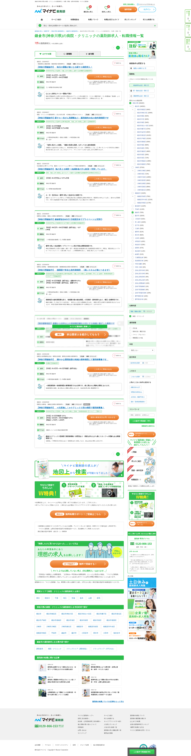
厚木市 (95, 633)
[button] (118, 63)
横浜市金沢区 (141, 132)
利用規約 (81, 727)
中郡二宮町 (138, 267)
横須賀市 (138, 206)
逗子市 (137, 225)
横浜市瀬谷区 (141, 151)
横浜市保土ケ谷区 (84, 614)
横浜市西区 (140, 116)
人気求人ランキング (110, 724)
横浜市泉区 (97, 620)
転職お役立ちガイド (111, 19)
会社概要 (37, 745)
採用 (74, 745)
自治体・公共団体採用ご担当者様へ (89, 721)
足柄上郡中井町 (140, 270)
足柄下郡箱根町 (140, 286)
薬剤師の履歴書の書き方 (138, 718)
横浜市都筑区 (141, 164)
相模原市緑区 (93, 626)
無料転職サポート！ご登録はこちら (78, 514)
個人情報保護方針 (99, 745)
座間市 (137, 248)
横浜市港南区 (56, 620)
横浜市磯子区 (101, 614)
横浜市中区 (140, 119)
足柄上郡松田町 (140, 277)
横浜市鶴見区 (51, 614)
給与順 (91, 54)
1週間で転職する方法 (137, 727)
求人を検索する (149, 19)
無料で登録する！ (80, 564)
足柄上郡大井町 (140, 273)
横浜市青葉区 (112, 620)
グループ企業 (84, 745)
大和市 (105, 633)
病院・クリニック (54, 649)
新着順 (69, 54)
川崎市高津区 (141, 180)
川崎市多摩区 (141, 183)
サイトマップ (82, 733)
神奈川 (47, 598)
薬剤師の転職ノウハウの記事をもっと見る (108, 701)
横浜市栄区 (140, 154)
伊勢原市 (138, 241)
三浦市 (137, 228)
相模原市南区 (41, 633)
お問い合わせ (82, 730)
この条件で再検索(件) (142, 752)
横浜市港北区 (116, 614)
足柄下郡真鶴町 (140, 289)
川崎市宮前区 (141, 187)
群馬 (98, 598)
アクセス (48, 745)
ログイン (147, 9)
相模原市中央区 (109, 626)
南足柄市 (138, 251)
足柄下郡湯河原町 (140, 293)
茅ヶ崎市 (138, 222)
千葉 (56, 598)
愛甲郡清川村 (139, 299)
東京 (38, 598)
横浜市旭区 (70, 620)
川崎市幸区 (140, 174)
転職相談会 (75, 19)
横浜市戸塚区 (41, 620)
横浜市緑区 (84, 620)
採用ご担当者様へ (129, 4)
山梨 (90, 598)
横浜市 (38, 614)
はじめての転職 (135, 721)
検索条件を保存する (148, 426)
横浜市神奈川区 (67, 614)
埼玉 (65, 598)
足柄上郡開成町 (140, 283)
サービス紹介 (56, 19)
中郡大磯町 (138, 264)
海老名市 (116, 633)
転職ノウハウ (93, 19)
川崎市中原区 (141, 177)
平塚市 (53, 633)
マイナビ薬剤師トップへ (86, 715)
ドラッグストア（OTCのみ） (104, 649)
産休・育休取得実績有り (138, 402)
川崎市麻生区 (66, 626)
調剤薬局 (39, 649)
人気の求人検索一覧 (110, 727)
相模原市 (79, 626)
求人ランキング (130, 19)
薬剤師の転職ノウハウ (137, 715)
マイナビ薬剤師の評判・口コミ (140, 730)
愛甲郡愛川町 (139, 296)
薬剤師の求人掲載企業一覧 (112, 730)
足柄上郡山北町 (140, 280)
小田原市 (85, 633)
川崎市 (38, 626)
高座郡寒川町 (139, 261)
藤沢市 (74, 633)
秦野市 (137, 232)
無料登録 (128, 9)
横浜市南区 (140, 122)
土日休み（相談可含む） (138, 397)
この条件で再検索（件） (142, 421)
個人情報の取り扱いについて (87, 724)
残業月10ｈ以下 (135, 387)
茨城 (73, 598)
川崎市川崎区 (51, 626)
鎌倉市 (63, 633)
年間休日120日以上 (136, 392)
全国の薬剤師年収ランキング (139, 724)
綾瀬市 (137, 254)
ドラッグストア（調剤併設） (77, 649)
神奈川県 (135, 103)
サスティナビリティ (61, 745)
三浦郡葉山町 (139, 257)
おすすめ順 (46, 54)
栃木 (81, 598)
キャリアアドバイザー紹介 (112, 721)
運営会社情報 (108, 733)
